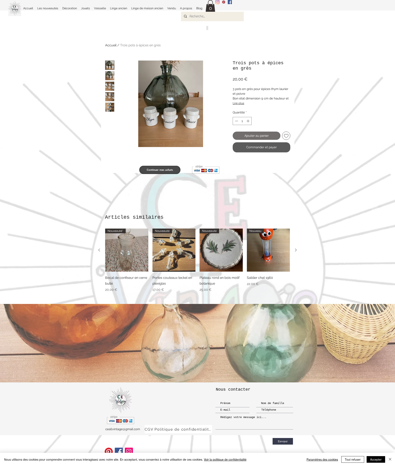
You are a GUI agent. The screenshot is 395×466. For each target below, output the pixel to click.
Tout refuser (353, 459)
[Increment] (248, 121)
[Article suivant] (295, 250)
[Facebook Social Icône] (230, 2)
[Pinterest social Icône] (224, 2)
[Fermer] (390, 459)
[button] (210, 6)
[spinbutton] (242, 121)
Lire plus (238, 103)
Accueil (110, 45)
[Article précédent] (99, 250)
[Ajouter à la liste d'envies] (286, 136)
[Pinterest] (109, 452)
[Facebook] (119, 452)
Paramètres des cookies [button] (322, 459)
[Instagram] (217, 2)
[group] (197, 263)
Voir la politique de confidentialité (225, 459)
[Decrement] (236, 121)
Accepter (376, 459)
